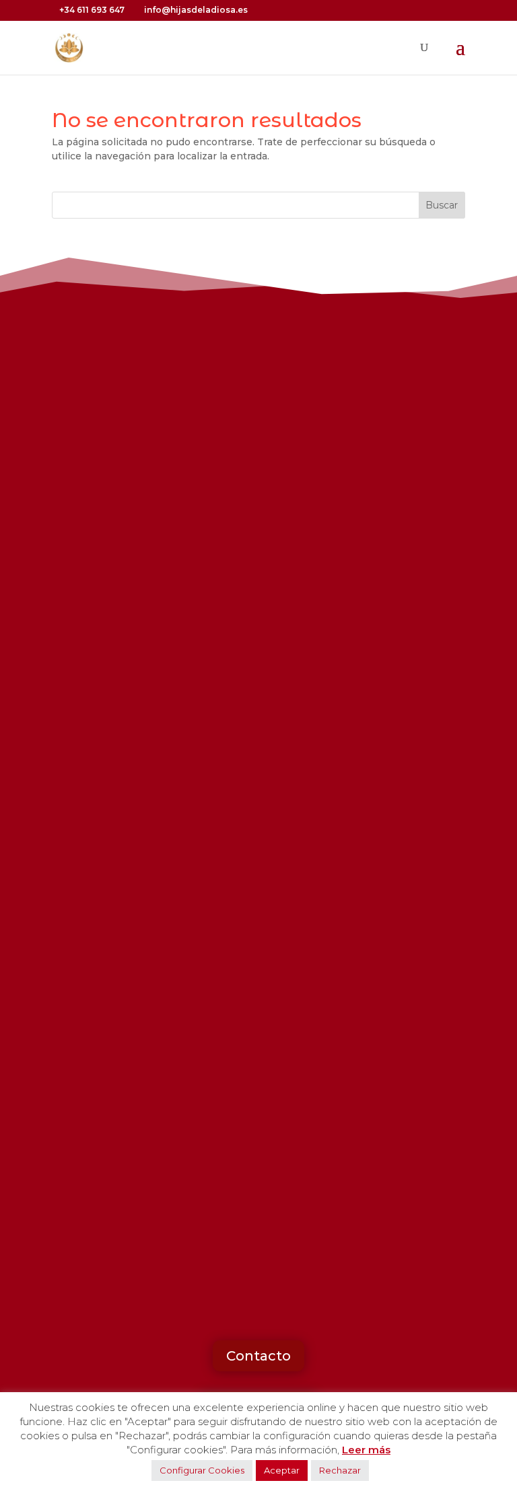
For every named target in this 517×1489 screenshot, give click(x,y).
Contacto (258, 1356)
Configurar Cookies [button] (202, 1470)
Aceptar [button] (282, 1470)
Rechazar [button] (340, 1470)
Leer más (366, 1449)
